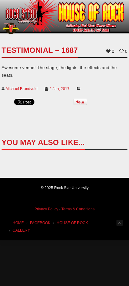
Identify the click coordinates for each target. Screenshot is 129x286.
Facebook (40, 223)
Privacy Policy (46, 209)
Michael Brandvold (22, 89)
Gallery (21, 230)
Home (18, 223)
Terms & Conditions (78, 209)
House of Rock (72, 223)
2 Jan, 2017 (59, 89)
